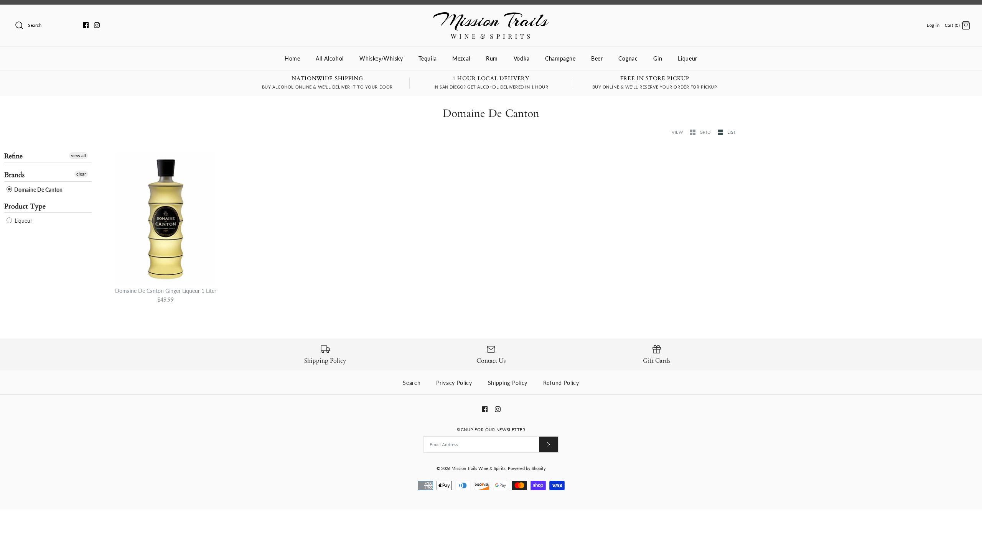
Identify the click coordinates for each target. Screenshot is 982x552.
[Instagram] (97, 25)
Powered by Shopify (527, 468)
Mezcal (461, 58)
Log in (933, 25)
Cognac (628, 58)
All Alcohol (330, 58)
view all (78, 155)
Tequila (428, 58)
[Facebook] (86, 25)
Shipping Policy (508, 383)
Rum (492, 58)
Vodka (522, 58)
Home (292, 58)
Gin (657, 58)
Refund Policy (561, 383)
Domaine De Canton (38, 189)
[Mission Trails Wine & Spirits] (491, 16)
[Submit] (548, 444)
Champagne (560, 58)
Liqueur (687, 58)
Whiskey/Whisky (381, 58)
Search (411, 383)
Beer (597, 58)
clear (81, 174)
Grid (706, 132)
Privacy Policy (454, 383)
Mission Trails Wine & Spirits (478, 468)
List (731, 132)
